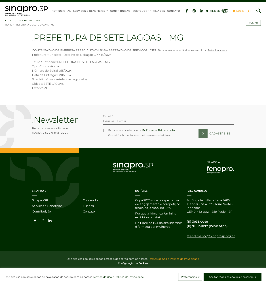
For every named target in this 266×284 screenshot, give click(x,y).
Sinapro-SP (40, 200)
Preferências (189, 277)
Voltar (253, 22)
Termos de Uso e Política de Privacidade (118, 277)
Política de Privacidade (158, 130)
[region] (133, 276)
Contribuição (120, 10)
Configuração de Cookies (133, 263)
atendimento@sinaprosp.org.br (211, 236)
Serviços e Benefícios (89, 10)
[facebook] (187, 11)
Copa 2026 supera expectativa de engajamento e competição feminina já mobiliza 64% (157, 204)
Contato (173, 10)
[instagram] (194, 11)
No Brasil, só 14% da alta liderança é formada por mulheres (158, 224)
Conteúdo (140, 10)
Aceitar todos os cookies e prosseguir (232, 277)
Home (8, 24)
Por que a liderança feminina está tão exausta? (155, 215)
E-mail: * (108, 116)
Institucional (61, 10)
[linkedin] (202, 11)
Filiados (159, 10)
